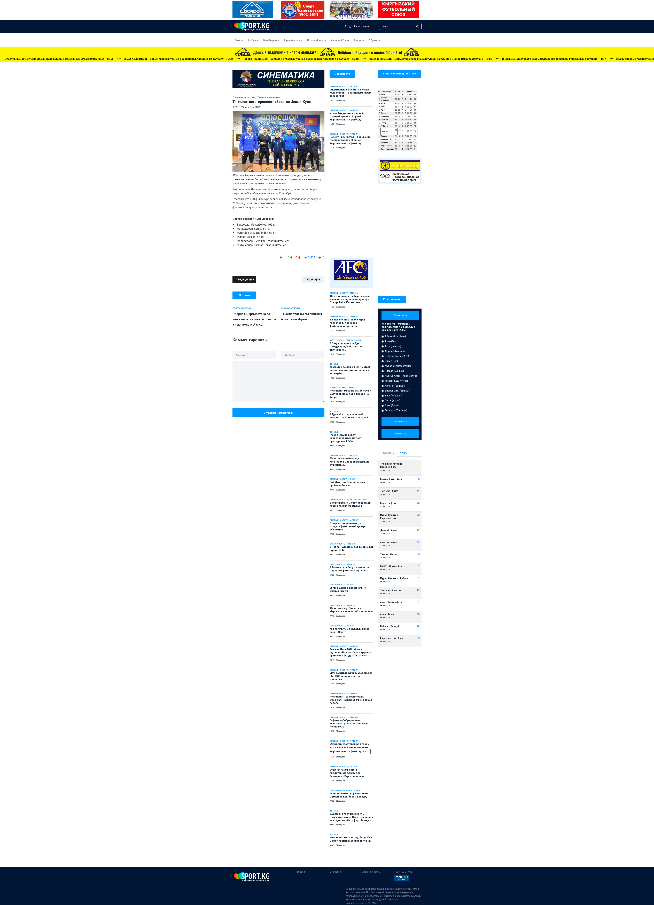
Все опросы (400, 315)
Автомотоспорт (358, 500)
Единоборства (292, 40)
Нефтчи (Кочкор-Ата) (397, 356)
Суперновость (337, 544)
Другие (357, 40)
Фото (366, 751)
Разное (353, 87)
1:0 (417, 554)
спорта (303, 189)
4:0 (417, 503)
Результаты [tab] (387, 452)
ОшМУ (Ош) (391, 361)
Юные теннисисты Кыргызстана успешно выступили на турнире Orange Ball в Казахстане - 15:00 (276, 58)
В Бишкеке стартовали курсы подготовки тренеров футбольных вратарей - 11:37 (399, 58)
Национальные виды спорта (345, 790)
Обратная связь (371, 871)
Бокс (352, 479)
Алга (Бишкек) (393, 346)
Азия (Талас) (392, 405)
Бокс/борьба (270, 40)
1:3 (417, 479)
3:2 (417, 590)
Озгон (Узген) (392, 400)
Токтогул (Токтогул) (396, 410)
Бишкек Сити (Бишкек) (397, 390)
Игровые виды (315, 40)
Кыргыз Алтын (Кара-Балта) (401, 375)
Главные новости (339, 87)
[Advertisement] (351, 205)
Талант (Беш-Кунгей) (397, 380)
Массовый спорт (340, 40)
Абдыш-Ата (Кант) (395, 336)
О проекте (374, 40)
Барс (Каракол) (393, 395)
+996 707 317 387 (404, 871)
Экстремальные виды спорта (345, 340)
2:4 (417, 542)
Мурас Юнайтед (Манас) (398, 366)
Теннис (354, 293)
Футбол (252, 40)
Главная (239, 40)
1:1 (417, 566)
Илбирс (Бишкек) (394, 371)
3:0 (417, 626)
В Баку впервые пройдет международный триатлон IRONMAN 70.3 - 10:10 (508, 58)
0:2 (417, 530)
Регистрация (361, 26)
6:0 (417, 515)
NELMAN (372, 903)
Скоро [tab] (403, 452)
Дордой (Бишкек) (395, 351)
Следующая (312, 279)
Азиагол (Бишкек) (395, 385)
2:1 (417, 491)
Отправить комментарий (278, 412)
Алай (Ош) (390, 341)
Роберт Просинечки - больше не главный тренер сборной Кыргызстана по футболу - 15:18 (146, 58)
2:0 (417, 614)
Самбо (350, 388)
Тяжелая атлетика (268, 97)
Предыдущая (245, 279)
